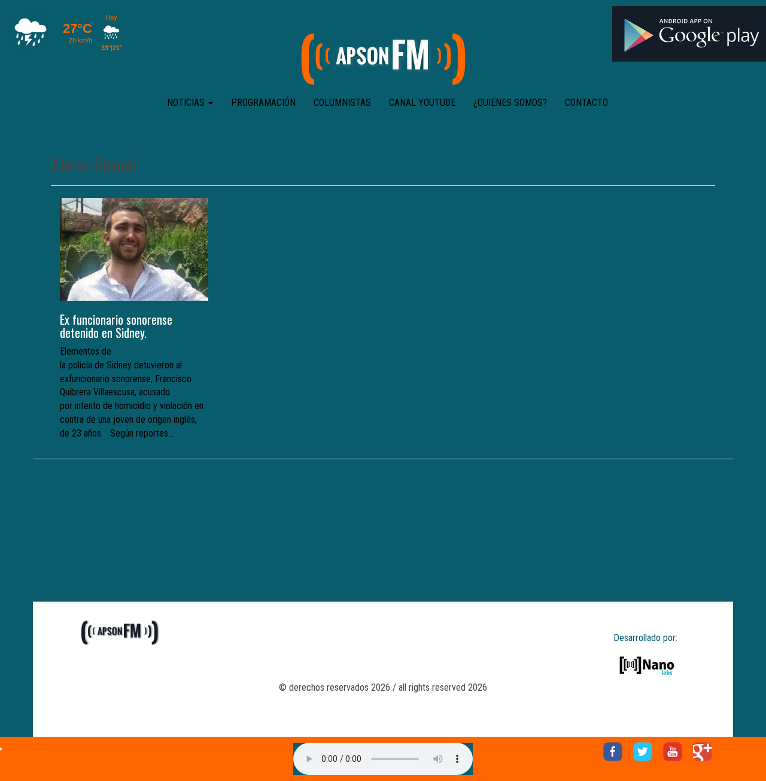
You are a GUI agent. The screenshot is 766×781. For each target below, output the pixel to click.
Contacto (586, 102)
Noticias (187, 102)
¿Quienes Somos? (510, 102)
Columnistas (342, 102)
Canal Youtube (422, 102)
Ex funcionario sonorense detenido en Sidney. (116, 326)
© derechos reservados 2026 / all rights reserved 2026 (383, 687)
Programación (263, 102)
